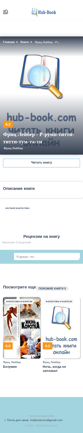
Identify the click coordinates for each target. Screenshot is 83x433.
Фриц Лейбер (13, 148)
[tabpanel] (22, 333)
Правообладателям (41, 415)
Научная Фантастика (17, 208)
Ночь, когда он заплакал (54, 368)
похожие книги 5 (52, 288)
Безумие (10, 366)
